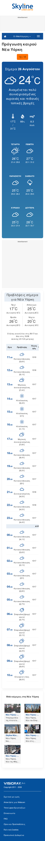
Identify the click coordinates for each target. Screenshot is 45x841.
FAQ (6, 818)
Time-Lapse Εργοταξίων (14, 807)
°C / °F (22, 57)
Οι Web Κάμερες (21, 36)
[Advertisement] (22, 24)
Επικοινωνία (9, 813)
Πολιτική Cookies (11, 829)
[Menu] (38, 36)
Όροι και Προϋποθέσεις (14, 824)
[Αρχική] (5, 36)
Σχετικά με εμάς (12, 796)
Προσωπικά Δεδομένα (14, 835)
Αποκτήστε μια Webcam (14, 802)
